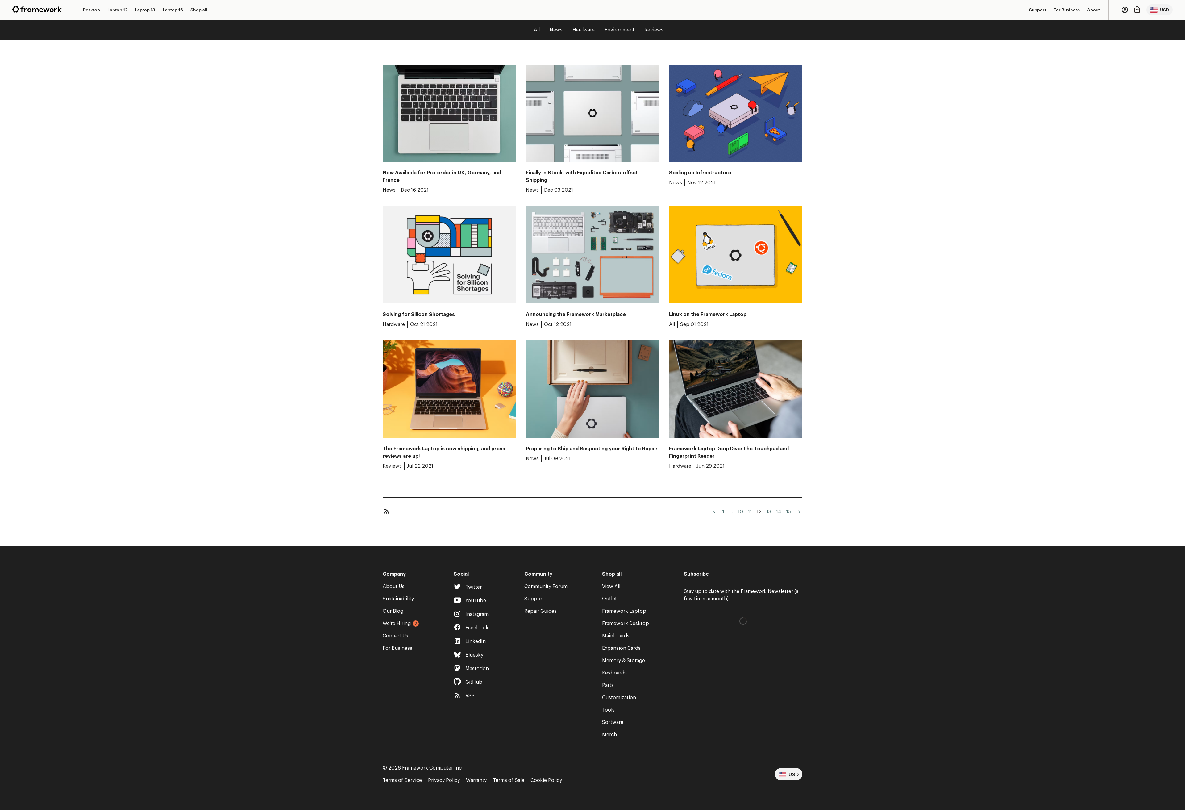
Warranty (476, 780)
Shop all (198, 9)
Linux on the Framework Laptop (707, 314)
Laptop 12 (117, 9)
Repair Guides (540, 611)
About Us (394, 586)
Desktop (91, 9)
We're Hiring (397, 623)
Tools (608, 710)
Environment (619, 29)
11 (750, 511)
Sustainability (398, 598)
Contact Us (395, 635)
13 (769, 511)
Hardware (583, 29)
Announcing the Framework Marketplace (576, 314)
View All (611, 586)
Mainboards (616, 635)
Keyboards (614, 672)
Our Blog (393, 611)
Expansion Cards (621, 648)
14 (778, 511)
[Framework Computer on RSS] (386, 511)
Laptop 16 (173, 9)
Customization (619, 697)
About (1093, 9)
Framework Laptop (624, 611)
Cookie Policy (546, 780)
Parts (608, 685)
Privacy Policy (444, 780)
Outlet (609, 598)
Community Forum (546, 586)
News (556, 29)
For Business (1067, 9)
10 (740, 511)
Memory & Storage (623, 660)
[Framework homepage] (37, 9)
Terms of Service (402, 780)
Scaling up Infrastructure (700, 172)
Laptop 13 (145, 9)
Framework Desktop (625, 623)
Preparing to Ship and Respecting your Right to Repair (592, 448)
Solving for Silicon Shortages (419, 314)
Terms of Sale (508, 780)
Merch (609, 734)
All (537, 29)
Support (1037, 9)
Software (612, 722)
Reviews (653, 29)
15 (788, 511)
